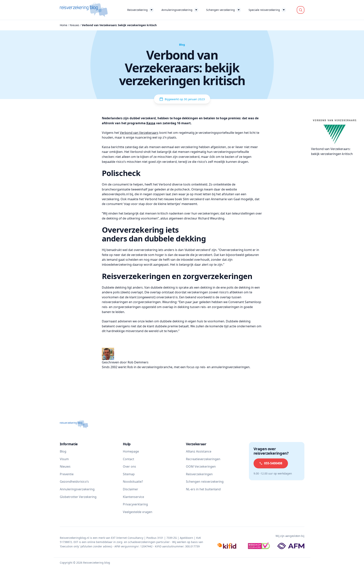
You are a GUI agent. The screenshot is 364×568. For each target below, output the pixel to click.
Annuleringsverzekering (176, 10)
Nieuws (74, 25)
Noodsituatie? (133, 481)
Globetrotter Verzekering (78, 497)
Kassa (150, 123)
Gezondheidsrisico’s (74, 481)
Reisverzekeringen (199, 474)
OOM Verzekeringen (201, 466)
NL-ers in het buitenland (203, 489)
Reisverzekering (137, 10)
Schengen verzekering (220, 10)
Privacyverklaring (135, 504)
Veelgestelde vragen (137, 512)
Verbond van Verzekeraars (139, 133)
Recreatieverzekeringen (203, 459)
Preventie (67, 474)
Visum (64, 459)
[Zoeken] (300, 10)
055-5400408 (273, 463)
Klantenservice (133, 497)
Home (63, 25)
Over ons (129, 466)
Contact (128, 459)
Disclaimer (130, 489)
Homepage (131, 451)
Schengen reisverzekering (205, 481)
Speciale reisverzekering (264, 10)
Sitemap (129, 474)
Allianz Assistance (198, 451)
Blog (63, 451)
